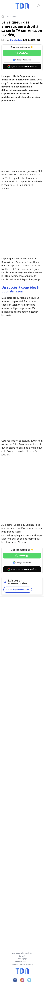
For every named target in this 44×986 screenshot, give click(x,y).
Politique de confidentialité (22, 964)
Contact (22, 956)
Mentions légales (22, 961)
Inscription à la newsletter (22, 953)
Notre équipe (22, 959)
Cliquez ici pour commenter (17, 589)
